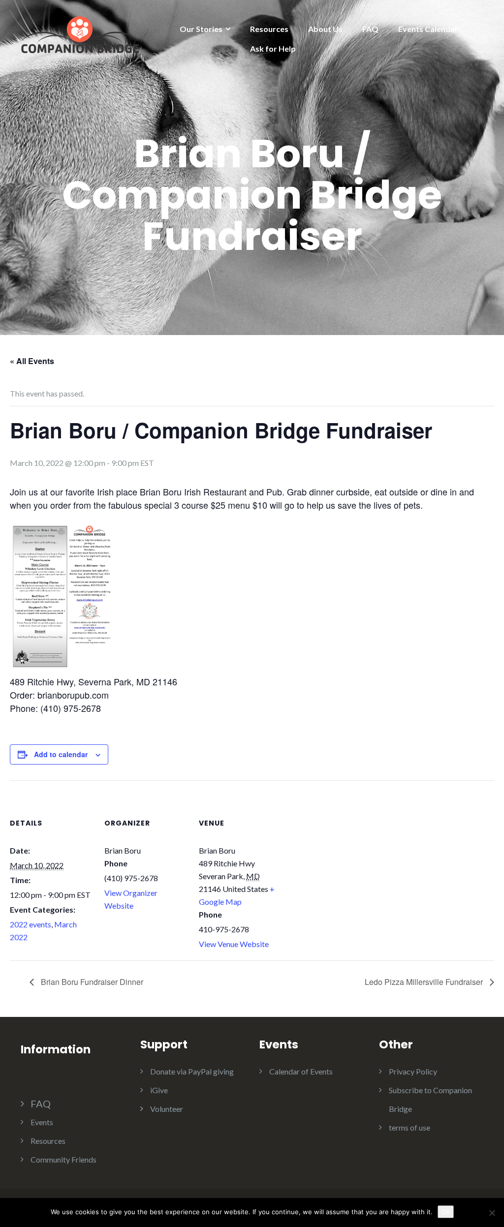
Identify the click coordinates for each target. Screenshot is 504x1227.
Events (42, 1122)
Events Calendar (428, 28)
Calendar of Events (301, 1071)
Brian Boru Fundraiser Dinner (91, 981)
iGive (159, 1090)
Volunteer (166, 1108)
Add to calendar (61, 754)
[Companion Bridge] (80, 33)
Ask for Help (273, 48)
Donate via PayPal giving (192, 1071)
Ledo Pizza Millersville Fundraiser (425, 981)
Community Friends (63, 1159)
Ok (445, 1212)
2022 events (30, 924)
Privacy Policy (413, 1071)
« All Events (32, 361)
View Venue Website (234, 944)
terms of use (409, 1127)
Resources (269, 28)
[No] (492, 1213)
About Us (325, 28)
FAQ (370, 28)
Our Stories (201, 28)
